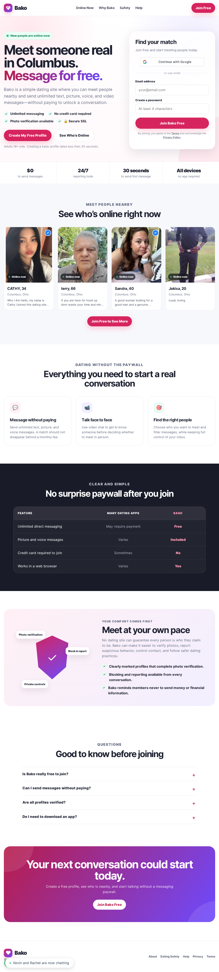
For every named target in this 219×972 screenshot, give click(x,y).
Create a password (148, 100)
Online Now (85, 8)
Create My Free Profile (28, 135)
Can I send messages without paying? (56, 788)
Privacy (198, 956)
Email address (145, 81)
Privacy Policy (172, 137)
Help (139, 8)
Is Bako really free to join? (45, 774)
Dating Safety (169, 956)
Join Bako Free (172, 123)
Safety (125, 8)
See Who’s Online (74, 135)
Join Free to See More (109, 321)
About (153, 956)
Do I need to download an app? (49, 816)
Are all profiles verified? (44, 802)
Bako (21, 8)
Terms (175, 133)
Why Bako (107, 8)
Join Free (203, 8)
